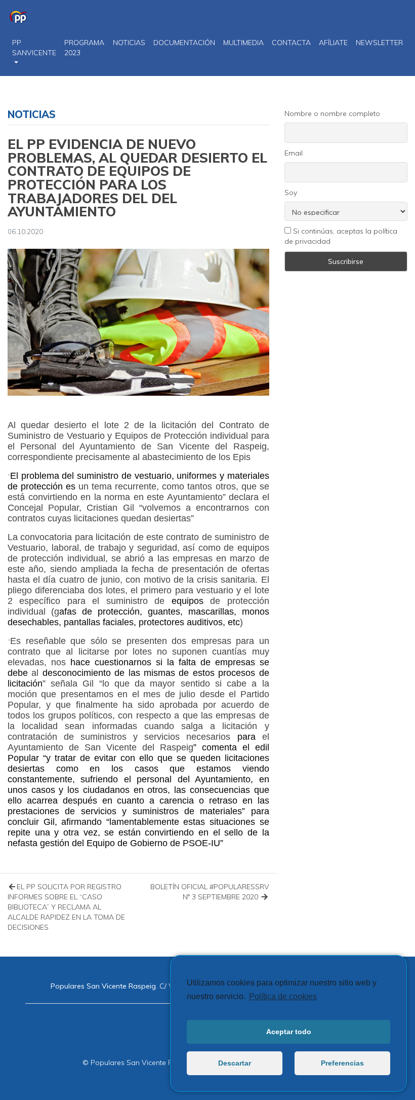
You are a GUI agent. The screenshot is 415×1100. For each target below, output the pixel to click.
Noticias (32, 114)
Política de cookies (283, 996)
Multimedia (243, 42)
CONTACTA (291, 42)
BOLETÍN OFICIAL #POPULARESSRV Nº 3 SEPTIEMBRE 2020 (209, 891)
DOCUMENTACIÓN (184, 42)
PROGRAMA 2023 (84, 47)
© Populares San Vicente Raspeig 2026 (148, 1062)
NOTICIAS (129, 42)
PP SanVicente (34, 47)
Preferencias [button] (342, 1063)
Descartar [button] (234, 1063)
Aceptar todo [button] (288, 1032)
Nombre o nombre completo (332, 113)
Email (293, 153)
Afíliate (333, 42)
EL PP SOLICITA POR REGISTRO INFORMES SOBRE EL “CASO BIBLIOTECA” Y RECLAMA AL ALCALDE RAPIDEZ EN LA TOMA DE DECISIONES (66, 907)
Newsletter (379, 42)
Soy (290, 192)
